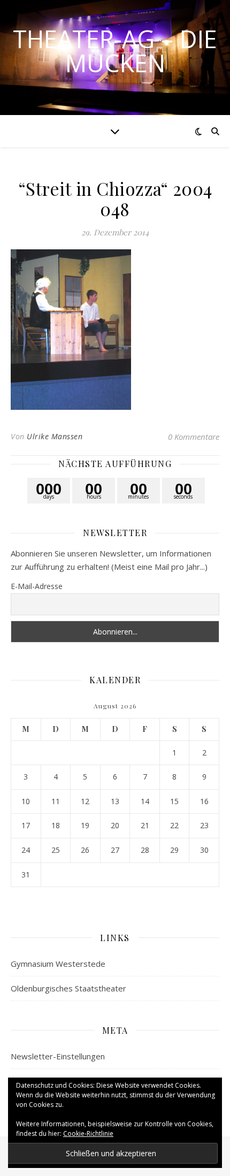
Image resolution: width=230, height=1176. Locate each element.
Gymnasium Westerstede (58, 963)
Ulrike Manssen (54, 436)
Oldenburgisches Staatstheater (68, 988)
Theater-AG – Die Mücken (115, 51)
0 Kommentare (193, 436)
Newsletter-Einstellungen (58, 1056)
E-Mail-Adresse (37, 586)
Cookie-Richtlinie (88, 1133)
